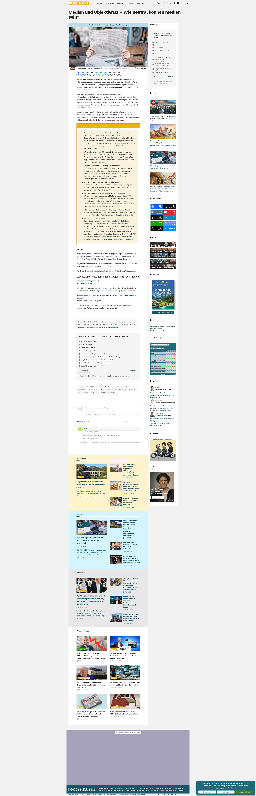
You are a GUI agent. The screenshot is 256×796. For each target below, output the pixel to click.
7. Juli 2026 (128, 565)
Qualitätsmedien (83, 392)
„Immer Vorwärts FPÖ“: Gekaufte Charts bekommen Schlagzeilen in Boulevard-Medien (123, 656)
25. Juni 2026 (128, 610)
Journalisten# (82, 389)
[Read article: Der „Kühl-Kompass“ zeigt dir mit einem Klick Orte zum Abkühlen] (116, 501)
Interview (81, 649)
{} (111, 414)
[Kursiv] (89, 414)
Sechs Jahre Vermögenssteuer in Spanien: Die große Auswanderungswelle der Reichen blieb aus (131, 487)
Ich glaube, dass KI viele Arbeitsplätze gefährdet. (97, 360)
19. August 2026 (83, 487)
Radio (92, 392)
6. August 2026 (129, 493)
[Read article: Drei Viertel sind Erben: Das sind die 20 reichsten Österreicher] (116, 546)
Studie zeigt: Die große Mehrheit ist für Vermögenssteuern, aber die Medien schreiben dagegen (90, 714)
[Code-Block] (106, 414)
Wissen (103, 392)
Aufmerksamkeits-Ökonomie (121, 215)
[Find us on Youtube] (178, 3)
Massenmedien (93, 389)
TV (97, 392)
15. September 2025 (117, 716)
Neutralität (122, 389)
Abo (158, 3)
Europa (80, 476)
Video (138, 3)
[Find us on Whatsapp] (181, 3)
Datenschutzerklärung (137, 794)
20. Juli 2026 (128, 551)
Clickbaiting (111, 210)
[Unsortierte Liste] (100, 414)
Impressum (72, 794)
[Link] (109, 414)
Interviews (109, 3)
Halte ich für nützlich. (88, 348)
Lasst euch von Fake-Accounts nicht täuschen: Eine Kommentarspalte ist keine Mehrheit (162, 395)
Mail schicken (113, 327)
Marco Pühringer (94, 68)
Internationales (84, 678)
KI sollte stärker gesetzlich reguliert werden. (96, 363)
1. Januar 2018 (124, 68)
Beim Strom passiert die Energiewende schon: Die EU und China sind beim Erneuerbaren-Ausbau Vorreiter (163, 408)
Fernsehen (116, 387)
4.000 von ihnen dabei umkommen (119, 239)
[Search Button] (187, 3)
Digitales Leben (116, 707)
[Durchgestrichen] (95, 414)
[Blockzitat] (103, 414)
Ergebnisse (133, 370)
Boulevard (84, 387)
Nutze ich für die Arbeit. (89, 341)
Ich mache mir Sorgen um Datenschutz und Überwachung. (100, 357)
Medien (104, 68)
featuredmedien (105, 387)
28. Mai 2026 (82, 661)
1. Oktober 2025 (83, 719)
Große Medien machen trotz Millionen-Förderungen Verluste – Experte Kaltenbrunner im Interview (90, 656)
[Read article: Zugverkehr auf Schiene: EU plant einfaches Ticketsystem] (91, 471)
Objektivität (133, 389)
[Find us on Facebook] (164, 3)
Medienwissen (112, 389)
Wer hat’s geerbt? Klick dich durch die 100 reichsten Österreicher (89, 540)
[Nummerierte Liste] (97, 414)
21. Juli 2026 (128, 538)
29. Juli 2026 (82, 546)
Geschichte (82, 591)
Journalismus (126, 387)
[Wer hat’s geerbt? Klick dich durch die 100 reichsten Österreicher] (163, 157)
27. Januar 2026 (83, 690)
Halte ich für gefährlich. (89, 351)
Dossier (131, 3)
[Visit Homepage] (80, 3)
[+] (114, 414)
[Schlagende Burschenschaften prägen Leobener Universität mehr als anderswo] (163, 107)
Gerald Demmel (81, 68)
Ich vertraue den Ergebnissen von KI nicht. (95, 354)
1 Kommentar (141, 68)
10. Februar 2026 (116, 661)
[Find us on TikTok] (170, 3)
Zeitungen (111, 392)
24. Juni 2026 (128, 623)
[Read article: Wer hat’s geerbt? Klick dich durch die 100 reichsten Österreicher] (91, 527)
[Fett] (86, 414)
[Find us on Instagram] (167, 3)
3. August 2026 (129, 507)
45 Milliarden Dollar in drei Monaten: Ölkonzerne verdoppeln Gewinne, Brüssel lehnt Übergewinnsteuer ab (162, 189)
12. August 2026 (129, 478)
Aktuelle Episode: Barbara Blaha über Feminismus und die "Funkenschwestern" (162, 328)
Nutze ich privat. (86, 345)
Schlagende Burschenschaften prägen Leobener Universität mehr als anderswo (162, 118)
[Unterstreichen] (92, 414)
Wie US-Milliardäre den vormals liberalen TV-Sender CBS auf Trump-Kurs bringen (91, 685)
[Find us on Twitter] (174, 3)
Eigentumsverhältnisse (99, 152)
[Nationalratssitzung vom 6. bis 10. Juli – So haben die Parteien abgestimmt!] (163, 359)
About (145, 3)
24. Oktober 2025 (116, 688)
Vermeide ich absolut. (88, 366)
